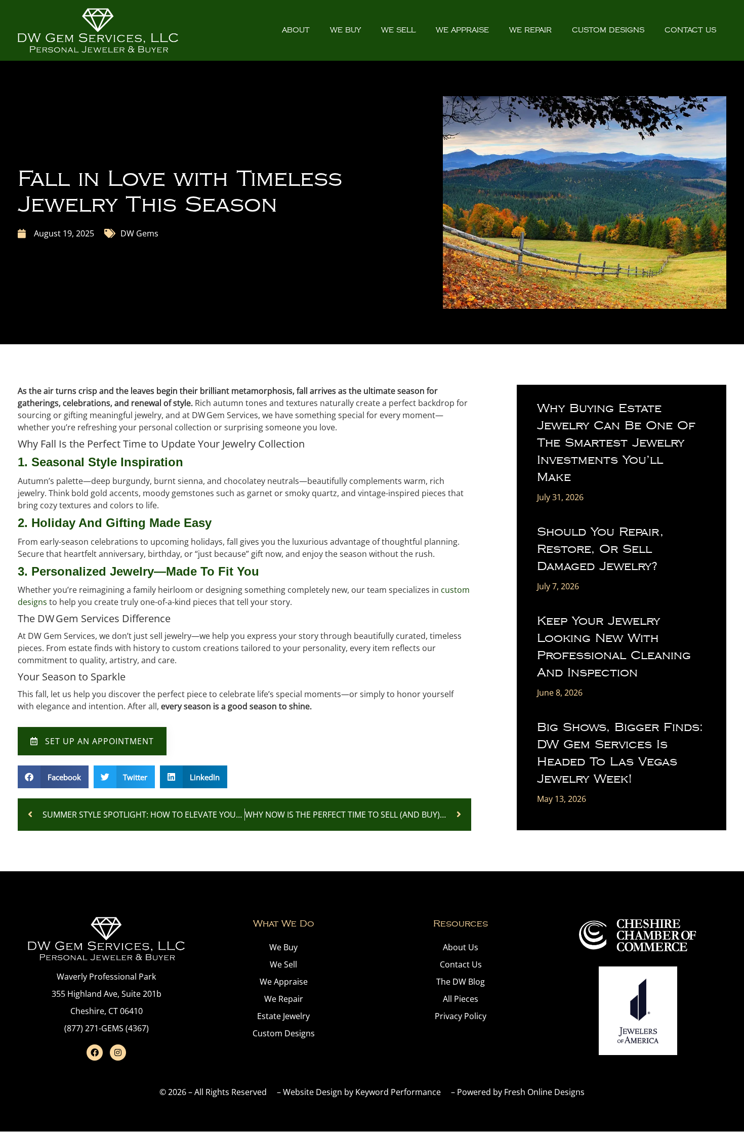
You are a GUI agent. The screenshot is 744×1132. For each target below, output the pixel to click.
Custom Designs (608, 30)
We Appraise (462, 30)
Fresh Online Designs (544, 1092)
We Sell (398, 30)
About (296, 30)
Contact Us (690, 30)
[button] (53, 776)
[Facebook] (95, 1052)
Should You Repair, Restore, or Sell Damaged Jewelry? (600, 549)
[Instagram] (118, 1052)
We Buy (345, 30)
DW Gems (139, 233)
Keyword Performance (398, 1092)
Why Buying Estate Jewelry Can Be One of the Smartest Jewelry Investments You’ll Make (616, 442)
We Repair (530, 30)
